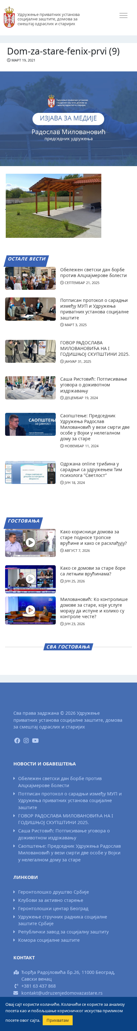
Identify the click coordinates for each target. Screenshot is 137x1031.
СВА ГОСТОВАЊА (68, 647)
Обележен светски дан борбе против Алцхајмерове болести (93, 272)
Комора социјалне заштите (49, 940)
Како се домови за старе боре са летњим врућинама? (93, 571)
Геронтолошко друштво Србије (53, 892)
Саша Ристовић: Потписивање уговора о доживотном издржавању (93, 384)
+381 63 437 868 (38, 986)
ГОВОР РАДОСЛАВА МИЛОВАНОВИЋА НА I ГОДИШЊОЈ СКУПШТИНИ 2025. (95, 348)
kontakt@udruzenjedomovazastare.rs (62, 993)
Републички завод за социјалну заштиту (63, 932)
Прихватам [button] (58, 1020)
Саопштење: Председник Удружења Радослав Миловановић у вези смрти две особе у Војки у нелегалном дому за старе (95, 427)
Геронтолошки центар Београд (53, 908)
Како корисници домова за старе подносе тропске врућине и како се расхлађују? (93, 537)
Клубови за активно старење (50, 900)
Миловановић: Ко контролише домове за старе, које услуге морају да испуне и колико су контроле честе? (94, 608)
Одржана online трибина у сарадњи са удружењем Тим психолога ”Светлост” (91, 469)
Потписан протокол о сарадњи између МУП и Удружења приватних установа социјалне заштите (94, 309)
